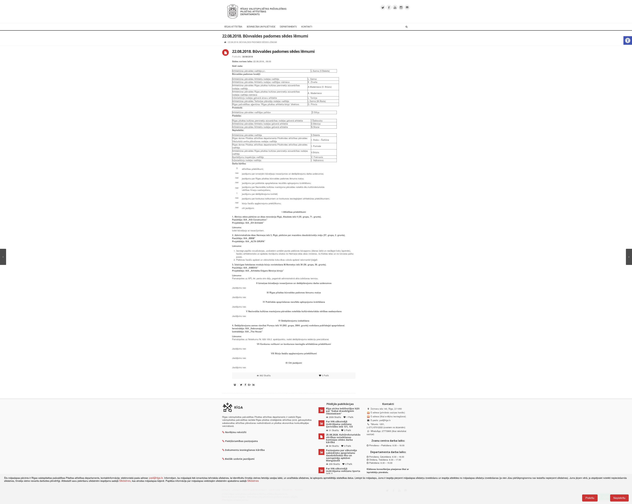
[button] (627, 40)
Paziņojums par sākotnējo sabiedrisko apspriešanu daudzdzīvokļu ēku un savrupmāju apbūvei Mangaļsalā (341, 455)
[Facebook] (389, 7)
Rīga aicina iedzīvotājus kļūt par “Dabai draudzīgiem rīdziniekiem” (343, 411)
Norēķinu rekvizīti (235, 432)
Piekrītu (589, 498)
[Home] (225, 42)
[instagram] (401, 7)
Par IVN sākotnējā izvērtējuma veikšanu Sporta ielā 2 (343, 471)
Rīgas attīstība (233, 26)
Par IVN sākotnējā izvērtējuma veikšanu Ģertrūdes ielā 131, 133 (339, 424)
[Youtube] (395, 7)
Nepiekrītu (619, 498)
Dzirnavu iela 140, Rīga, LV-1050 (386, 408)
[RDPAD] (256, 11)
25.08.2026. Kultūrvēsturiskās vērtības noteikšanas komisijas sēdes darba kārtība (343, 438)
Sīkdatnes (125, 480)
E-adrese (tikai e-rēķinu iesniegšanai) (388, 416)
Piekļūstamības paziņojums (241, 441)
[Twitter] (382, 7)
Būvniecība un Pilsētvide (261, 26)
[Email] (407, 7)
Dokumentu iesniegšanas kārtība (245, 450)
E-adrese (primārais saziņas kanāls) (388, 412)
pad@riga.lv (385, 420)
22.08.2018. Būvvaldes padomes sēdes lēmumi (273, 51)
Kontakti (306, 26)
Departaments (288, 26)
